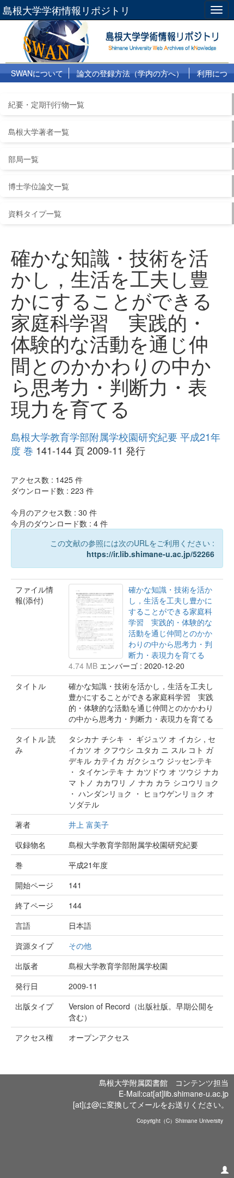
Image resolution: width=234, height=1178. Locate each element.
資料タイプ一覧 (34, 213)
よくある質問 (57, 92)
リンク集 (109, 92)
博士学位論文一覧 (38, 186)
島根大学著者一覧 (38, 131)
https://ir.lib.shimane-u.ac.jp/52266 (150, 553)
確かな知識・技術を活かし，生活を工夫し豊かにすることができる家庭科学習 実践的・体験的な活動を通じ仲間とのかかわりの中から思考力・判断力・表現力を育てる (170, 622)
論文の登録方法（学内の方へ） (130, 73)
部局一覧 (23, 158)
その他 (80, 945)
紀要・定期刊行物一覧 (46, 104)
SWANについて (37, 73)
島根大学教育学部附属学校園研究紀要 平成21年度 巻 (115, 443)
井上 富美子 (89, 824)
